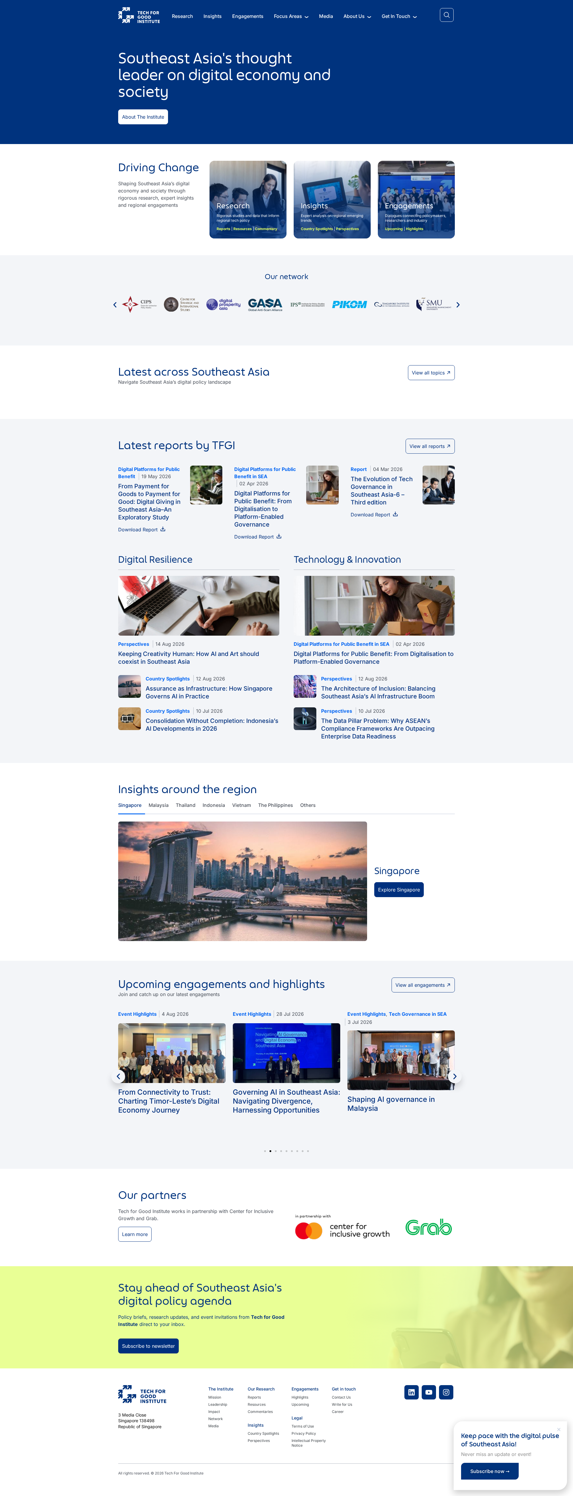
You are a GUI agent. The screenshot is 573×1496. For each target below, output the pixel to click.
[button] (559, 1429)
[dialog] (286, 748)
